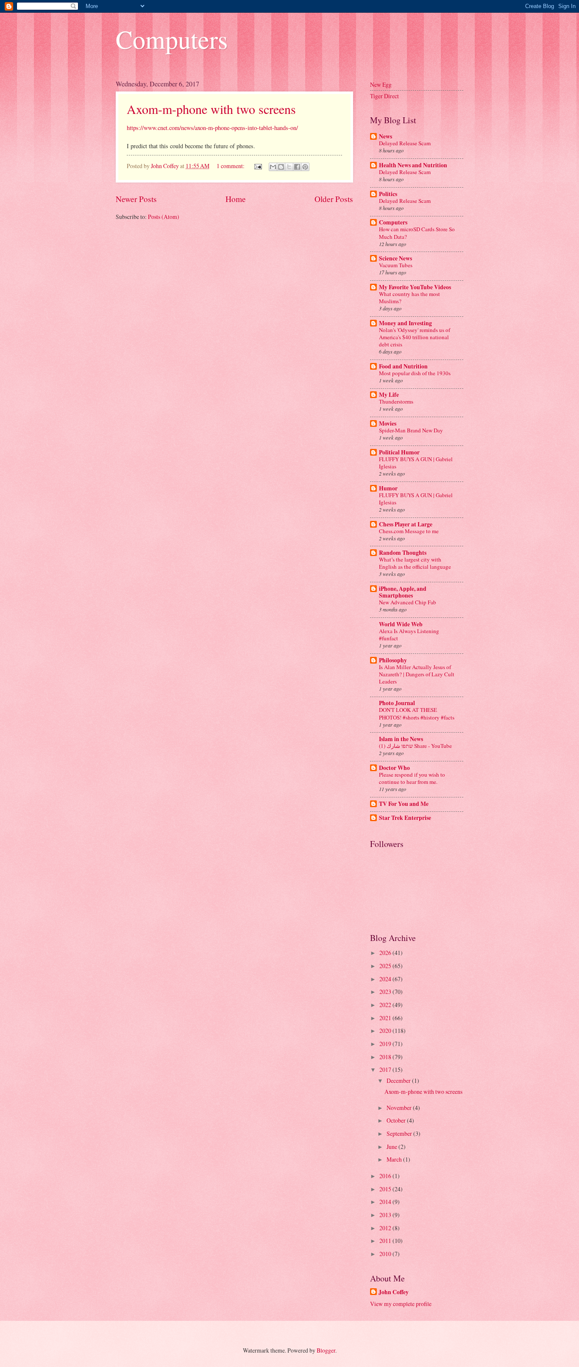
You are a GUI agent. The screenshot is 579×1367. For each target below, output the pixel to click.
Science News (395, 258)
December (399, 1080)
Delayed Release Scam (405, 143)
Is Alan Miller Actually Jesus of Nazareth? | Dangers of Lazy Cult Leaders (416, 674)
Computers (172, 39)
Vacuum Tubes (395, 265)
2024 (385, 979)
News (385, 136)
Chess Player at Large (405, 524)
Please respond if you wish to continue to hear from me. (412, 778)
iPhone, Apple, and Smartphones (402, 592)
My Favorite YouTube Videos (415, 287)
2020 (385, 1031)
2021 (385, 1018)
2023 (385, 992)
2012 (385, 1228)
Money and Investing (405, 323)
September (400, 1133)
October (397, 1120)
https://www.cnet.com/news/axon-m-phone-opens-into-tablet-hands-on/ (212, 128)
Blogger (326, 1350)
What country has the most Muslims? (409, 297)
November (400, 1108)
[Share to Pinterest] (305, 167)
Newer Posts (136, 199)
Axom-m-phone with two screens (211, 108)
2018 (385, 1057)
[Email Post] (258, 166)
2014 (385, 1202)
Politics (388, 194)
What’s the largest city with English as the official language (415, 563)
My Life (389, 394)
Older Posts (334, 199)
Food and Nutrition (403, 366)
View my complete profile (400, 1304)
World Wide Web (401, 624)
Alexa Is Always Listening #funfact (409, 634)
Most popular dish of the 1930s (415, 373)
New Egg (381, 84)
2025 (385, 966)
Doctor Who (394, 768)
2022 (385, 1005)
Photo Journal (397, 703)
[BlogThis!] (281, 167)
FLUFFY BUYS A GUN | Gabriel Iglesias (416, 462)
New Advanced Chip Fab (407, 602)
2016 (385, 1176)
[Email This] (273, 167)
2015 (385, 1189)
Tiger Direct (384, 96)
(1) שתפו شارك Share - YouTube (415, 746)
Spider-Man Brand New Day (411, 430)
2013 (385, 1215)
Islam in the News (401, 739)
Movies (387, 423)
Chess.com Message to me (409, 531)
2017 (385, 1069)
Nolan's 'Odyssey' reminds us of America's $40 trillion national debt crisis (414, 337)
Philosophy (393, 660)
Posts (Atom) (163, 217)
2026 (385, 953)
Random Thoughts (402, 552)
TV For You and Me (404, 804)
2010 (385, 1254)
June (392, 1147)
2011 (385, 1241)
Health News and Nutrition (413, 165)
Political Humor (399, 452)
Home (235, 199)
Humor (388, 488)
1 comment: (231, 166)
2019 (385, 1044)
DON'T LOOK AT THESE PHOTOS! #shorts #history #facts (416, 713)
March (395, 1159)
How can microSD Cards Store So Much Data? (417, 232)
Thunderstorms (396, 401)
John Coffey (394, 1292)
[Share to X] (289, 167)
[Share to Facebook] (297, 167)
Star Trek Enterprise (405, 818)
